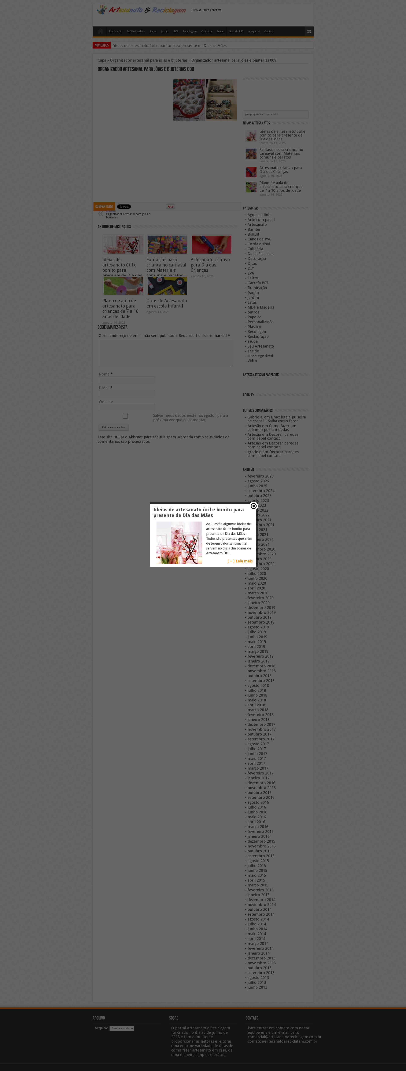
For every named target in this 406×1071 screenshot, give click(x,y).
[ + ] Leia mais (240, 561)
